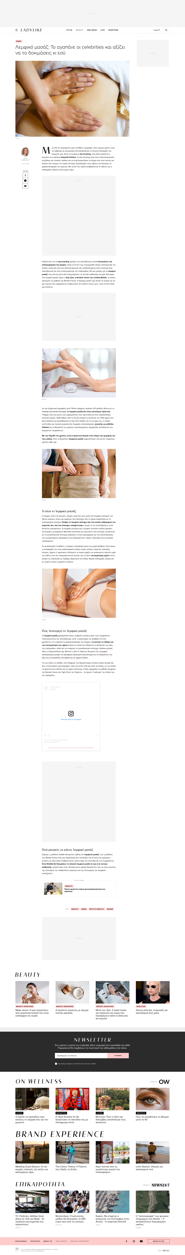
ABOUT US (48, 1241)
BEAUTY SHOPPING (24, 1006)
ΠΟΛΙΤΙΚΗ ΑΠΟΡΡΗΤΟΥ (80, 1241)
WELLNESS (92, 30)
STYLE (69, 30)
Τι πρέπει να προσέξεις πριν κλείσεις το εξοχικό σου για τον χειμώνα (31, 1119)
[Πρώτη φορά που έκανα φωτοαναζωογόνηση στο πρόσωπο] (53, 888)
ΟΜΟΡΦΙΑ (141, 1113)
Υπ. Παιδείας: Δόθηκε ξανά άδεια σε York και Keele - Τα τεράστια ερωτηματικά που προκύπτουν (29, 1220)
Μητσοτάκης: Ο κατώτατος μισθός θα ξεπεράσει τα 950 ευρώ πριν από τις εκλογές (71, 1218)
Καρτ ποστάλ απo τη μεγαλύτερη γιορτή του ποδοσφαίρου (108, 1169)
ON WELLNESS (38, 1082)
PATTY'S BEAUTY (96, 909)
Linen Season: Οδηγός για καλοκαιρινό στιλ (149, 1168)
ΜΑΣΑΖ (110, 909)
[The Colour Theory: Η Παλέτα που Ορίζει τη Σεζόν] (72, 1152)
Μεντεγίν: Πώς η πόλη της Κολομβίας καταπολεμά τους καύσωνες (111, 1119)
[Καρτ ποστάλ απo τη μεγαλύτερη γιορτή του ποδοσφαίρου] (112, 1152)
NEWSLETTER (158, 1241)
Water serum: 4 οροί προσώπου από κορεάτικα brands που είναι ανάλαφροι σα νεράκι (32, 1012)
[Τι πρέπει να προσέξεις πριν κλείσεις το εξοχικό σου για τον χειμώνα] (32, 1099)
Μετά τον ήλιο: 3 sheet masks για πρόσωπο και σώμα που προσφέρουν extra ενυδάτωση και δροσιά (112, 1014)
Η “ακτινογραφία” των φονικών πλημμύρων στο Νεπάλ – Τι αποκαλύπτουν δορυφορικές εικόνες (152, 1220)
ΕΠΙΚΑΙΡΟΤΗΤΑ (40, 1184)
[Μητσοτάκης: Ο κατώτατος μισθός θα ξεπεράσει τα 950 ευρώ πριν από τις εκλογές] (72, 1202)
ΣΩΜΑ (18, 41)
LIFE (103, 30)
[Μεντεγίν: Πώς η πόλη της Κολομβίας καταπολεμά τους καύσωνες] (112, 1099)
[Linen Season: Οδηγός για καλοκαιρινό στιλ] (153, 1152)
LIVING (19, 1113)
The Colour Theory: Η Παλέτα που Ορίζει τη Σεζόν (71, 1168)
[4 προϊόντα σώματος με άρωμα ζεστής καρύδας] (72, 992)
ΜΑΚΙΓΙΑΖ (141, 1006)
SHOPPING (113, 30)
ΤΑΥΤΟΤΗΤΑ (35, 1241)
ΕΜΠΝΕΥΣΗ (61, 1113)
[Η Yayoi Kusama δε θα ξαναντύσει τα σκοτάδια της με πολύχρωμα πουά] (72, 1099)
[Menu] (16, 30)
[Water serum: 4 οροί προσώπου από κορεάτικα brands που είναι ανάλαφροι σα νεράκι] (32, 992)
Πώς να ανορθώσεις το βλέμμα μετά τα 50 (152, 1118)
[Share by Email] (25, 186)
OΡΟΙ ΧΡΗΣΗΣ (61, 1241)
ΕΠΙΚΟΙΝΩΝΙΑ (21, 1241)
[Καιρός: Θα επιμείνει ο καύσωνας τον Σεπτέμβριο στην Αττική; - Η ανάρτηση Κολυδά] (112, 1202)
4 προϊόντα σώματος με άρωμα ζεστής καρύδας (72, 1011)
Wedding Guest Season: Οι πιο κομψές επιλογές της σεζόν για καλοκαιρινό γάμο (31, 1169)
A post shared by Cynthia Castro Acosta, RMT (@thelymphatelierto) (71, 747)
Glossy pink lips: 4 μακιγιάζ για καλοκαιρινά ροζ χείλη (152, 1011)
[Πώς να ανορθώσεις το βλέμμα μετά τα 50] (153, 1099)
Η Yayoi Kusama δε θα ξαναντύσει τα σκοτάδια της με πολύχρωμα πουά (72, 1119)
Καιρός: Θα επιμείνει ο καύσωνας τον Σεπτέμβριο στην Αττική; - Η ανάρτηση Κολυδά (112, 1218)
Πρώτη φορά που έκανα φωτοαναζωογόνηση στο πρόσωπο (84, 890)
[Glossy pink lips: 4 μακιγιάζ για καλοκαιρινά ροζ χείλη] (153, 992)
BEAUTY (80, 30)
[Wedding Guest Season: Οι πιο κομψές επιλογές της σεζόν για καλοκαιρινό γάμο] (32, 1152)
